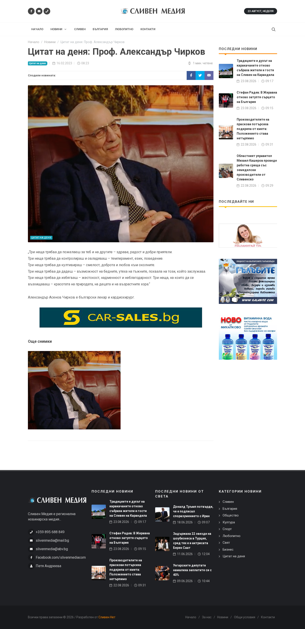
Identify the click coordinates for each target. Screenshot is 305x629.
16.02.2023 (64, 63)
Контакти (268, 617)
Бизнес (228, 550)
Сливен (228, 502)
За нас (206, 617)
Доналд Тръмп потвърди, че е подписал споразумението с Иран (193, 511)
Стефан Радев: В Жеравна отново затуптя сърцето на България (257, 97)
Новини (222, 617)
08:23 (85, 63)
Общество (231, 515)
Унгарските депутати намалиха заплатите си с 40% (192, 570)
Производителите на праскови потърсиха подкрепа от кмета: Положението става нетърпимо (253, 129)
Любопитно (231, 536)
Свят (226, 543)
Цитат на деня (37, 63)
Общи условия (244, 617)
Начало (190, 617)
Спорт (227, 529)
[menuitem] (37, 29)
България (230, 509)
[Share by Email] (209, 75)
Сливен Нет (106, 617)
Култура (229, 522)
